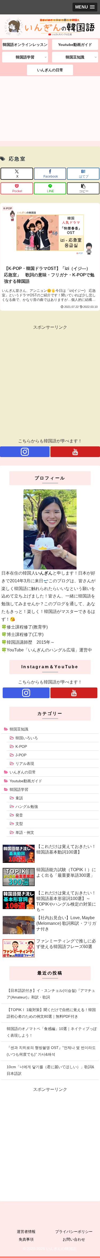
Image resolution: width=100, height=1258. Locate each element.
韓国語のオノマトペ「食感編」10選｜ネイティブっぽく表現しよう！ (52, 1032)
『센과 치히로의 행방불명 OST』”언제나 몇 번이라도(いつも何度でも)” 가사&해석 (51, 1050)
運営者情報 (26, 1231)
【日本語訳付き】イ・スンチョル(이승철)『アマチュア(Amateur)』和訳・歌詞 (51, 993)
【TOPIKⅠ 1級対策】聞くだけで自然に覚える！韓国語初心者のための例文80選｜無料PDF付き (51, 1013)
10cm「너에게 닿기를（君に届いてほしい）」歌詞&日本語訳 (50, 1070)
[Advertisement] (50, 110)
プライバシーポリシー (74, 1231)
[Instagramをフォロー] (25, 451)
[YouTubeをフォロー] (75, 451)
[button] (83, 188)
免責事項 (26, 1239)
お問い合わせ (74, 1239)
